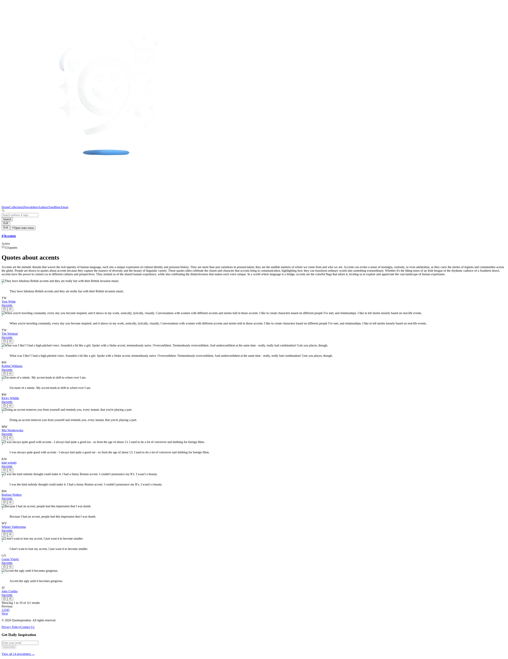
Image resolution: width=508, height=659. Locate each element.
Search (7, 219)
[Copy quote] (4, 309)
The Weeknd (10, 333)
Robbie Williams (12, 366)
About (64, 207)
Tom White (9, 301)
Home (5, 207)
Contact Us (27, 627)
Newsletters (30, 207)
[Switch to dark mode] (6, 223)
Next (5, 613)
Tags (51, 207)
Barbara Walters (12, 494)
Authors (43, 207)
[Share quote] (10, 309)
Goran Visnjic (10, 559)
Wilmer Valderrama (14, 527)
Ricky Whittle (10, 398)
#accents (7, 305)
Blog (57, 207)
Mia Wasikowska (12, 430)
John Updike (10, 591)
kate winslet (9, 462)
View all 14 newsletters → (18, 654)
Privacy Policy (11, 627)
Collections (16, 207)
